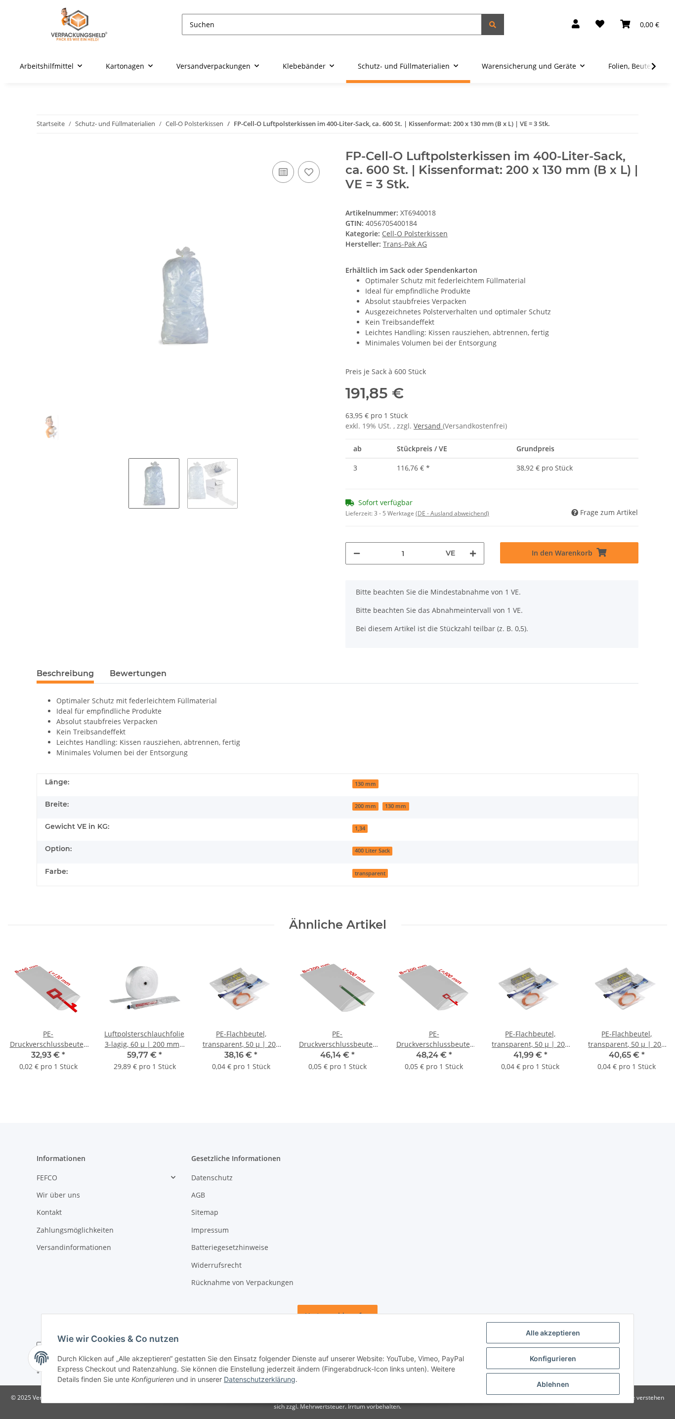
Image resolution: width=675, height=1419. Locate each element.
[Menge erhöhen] (473, 553)
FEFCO (47, 1177)
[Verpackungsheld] (79, 24)
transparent (370, 873)
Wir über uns (58, 1195)
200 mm (365, 806)
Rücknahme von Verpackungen (242, 1282)
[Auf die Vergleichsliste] (283, 172)
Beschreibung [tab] (65, 673)
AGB (198, 1195)
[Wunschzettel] (600, 24)
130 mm (365, 783)
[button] (576, 24)
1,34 (360, 828)
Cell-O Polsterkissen (415, 233)
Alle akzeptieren (553, 1333)
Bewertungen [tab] (138, 673)
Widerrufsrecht (216, 1265)
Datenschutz (212, 1177)
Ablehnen (553, 1384)
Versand (428, 425)
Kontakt (49, 1212)
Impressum (210, 1230)
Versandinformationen (74, 1247)
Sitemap (204, 1212)
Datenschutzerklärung (259, 1379)
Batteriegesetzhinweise (229, 1247)
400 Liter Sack (372, 850)
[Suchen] (492, 24)
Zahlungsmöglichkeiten (75, 1230)
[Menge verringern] (357, 553)
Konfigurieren (553, 1358)
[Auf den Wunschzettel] (309, 172)
